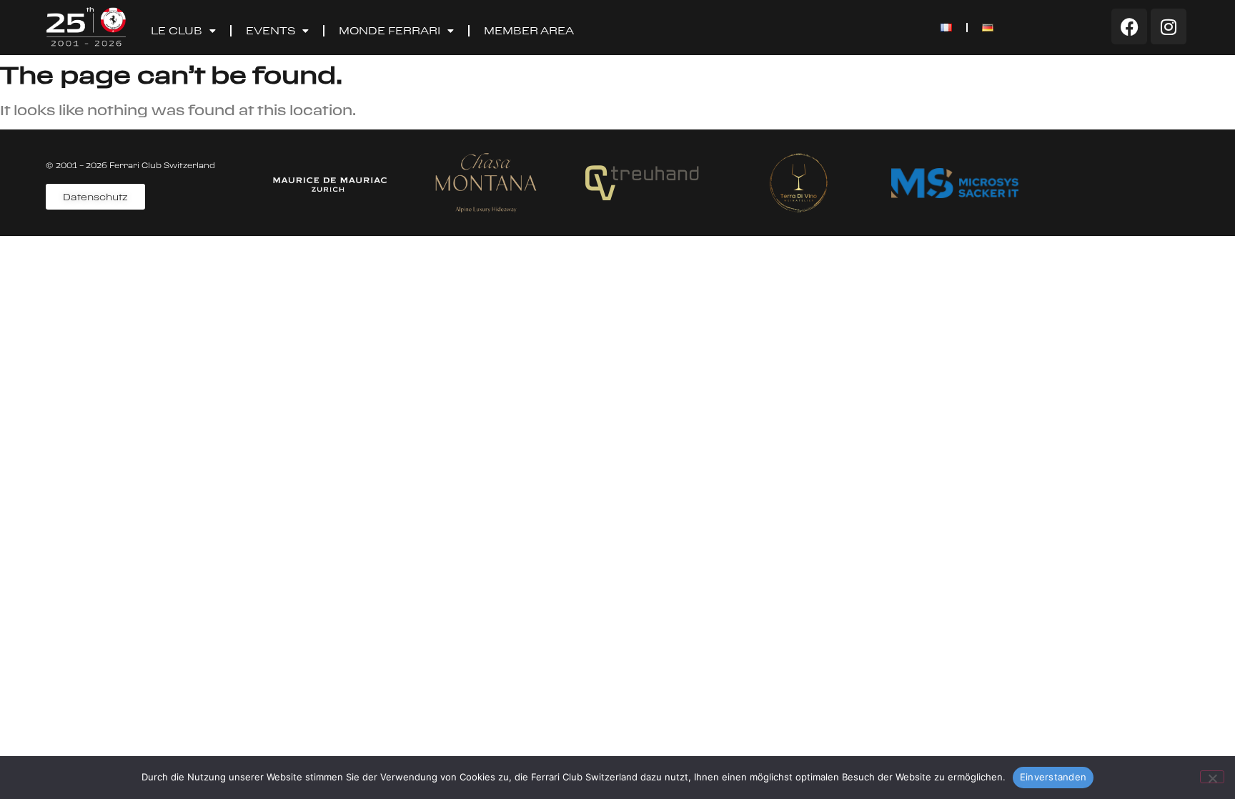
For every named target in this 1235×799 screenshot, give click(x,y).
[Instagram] (1168, 26)
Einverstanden (1053, 777)
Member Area (529, 30)
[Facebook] (1129, 26)
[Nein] (1212, 776)
